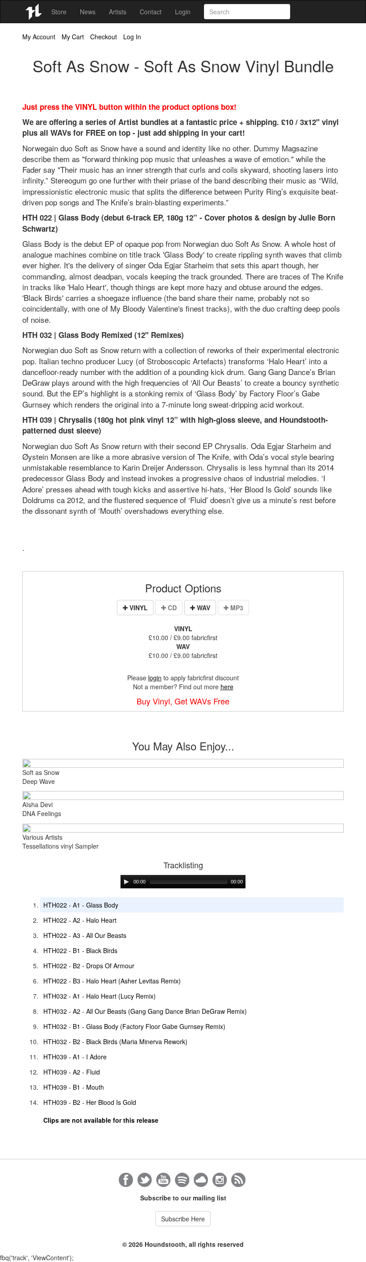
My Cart (73, 36)
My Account (38, 36)
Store (59, 11)
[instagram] (219, 1180)
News (88, 11)
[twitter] (144, 1180)
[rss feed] (238, 1180)
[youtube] (163, 1180)
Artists (117, 11)
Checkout (103, 36)
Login (183, 11)
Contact (151, 11)
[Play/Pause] (126, 881)
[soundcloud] (201, 1180)
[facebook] (126, 1180)
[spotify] (182, 1180)
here (226, 686)
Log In (132, 36)
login (155, 677)
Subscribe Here (183, 1218)
